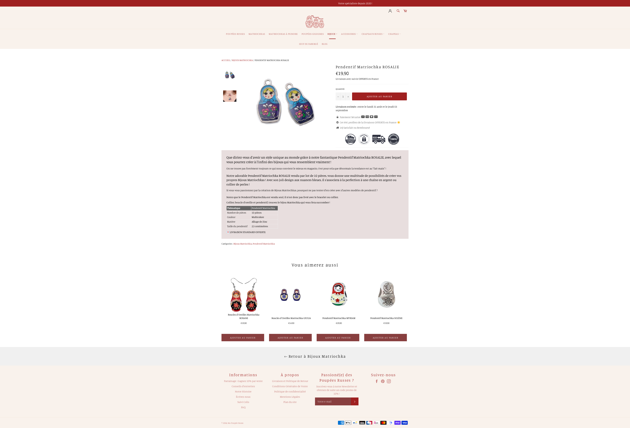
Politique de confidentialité (290, 391)
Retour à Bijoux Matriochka (316, 356)
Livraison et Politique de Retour (290, 381)
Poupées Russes (235, 33)
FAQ (243, 407)
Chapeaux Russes (372, 33)
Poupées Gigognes (313, 33)
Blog (325, 43)
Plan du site (290, 402)
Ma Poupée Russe (235, 423)
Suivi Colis (243, 402)
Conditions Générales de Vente (290, 386)
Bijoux (331, 33)
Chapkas (393, 33)
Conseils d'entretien (243, 386)
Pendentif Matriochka (264, 243)
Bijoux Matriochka (242, 60)
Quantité (340, 89)
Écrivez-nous (243, 396)
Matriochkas (257, 33)
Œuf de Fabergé (308, 43)
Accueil (225, 60)
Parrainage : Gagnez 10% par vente (243, 381)
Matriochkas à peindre (283, 33)
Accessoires (348, 33)
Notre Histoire (243, 391)
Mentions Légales (290, 396)
